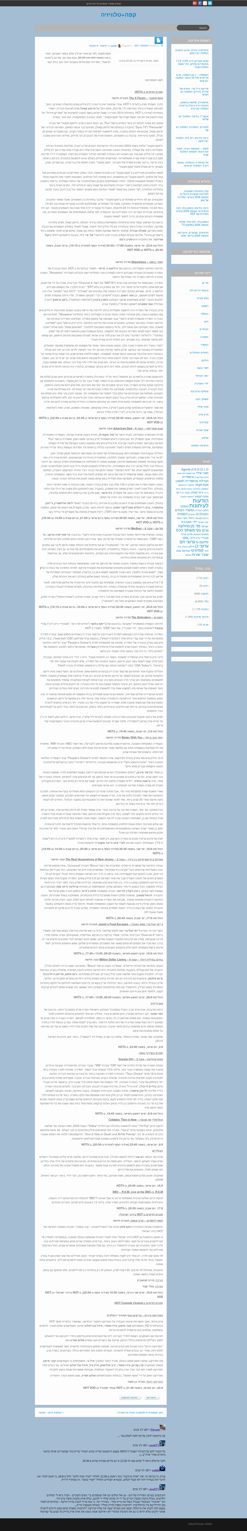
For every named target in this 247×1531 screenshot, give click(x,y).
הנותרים (204, 329)
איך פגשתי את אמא (186, 473)
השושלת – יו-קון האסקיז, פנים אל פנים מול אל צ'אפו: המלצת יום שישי (192, 78)
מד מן (205, 282)
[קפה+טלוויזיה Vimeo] (205, 3)
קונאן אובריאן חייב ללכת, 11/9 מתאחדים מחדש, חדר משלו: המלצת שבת (192, 64)
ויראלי (191, 518)
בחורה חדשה (186, 488)
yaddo (114, 45)
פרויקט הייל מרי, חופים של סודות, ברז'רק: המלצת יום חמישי (194, 91)
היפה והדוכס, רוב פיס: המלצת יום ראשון (192, 139)
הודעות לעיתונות (129, 1397)
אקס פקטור (201, 485)
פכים (205, 624)
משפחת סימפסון (200, 534)
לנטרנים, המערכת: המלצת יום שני (192, 128)
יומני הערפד (201, 375)
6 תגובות (93, 45)
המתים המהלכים (199, 352)
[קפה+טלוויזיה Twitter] (210, 3)
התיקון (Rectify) (201, 518)
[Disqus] (101, 1468)
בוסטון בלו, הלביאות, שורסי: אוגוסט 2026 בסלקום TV (193, 223)
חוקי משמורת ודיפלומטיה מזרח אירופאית (140, 1412)
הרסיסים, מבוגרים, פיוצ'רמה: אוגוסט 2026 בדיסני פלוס (192, 234)
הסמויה (204, 337)
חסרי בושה (202, 368)
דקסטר (204, 306)
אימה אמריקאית (201, 477)
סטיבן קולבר (186, 534)
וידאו (205, 578)
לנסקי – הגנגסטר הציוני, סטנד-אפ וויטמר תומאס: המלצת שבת (192, 151)
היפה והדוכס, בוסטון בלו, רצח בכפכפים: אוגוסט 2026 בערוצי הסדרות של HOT (192, 211)
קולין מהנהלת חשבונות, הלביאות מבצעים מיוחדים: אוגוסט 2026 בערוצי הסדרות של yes (193, 195)
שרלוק (205, 437)
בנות (178, 488)
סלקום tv (202, 541)
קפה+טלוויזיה (118, 14)
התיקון (204, 360)
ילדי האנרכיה (201, 383)
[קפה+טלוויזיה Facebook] (200, 3)
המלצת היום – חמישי (50, 1412)
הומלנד (204, 313)
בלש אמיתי (202, 298)
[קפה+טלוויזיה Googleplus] (195, 3)
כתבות (204, 609)
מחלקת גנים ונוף (199, 391)
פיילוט (191, 546)
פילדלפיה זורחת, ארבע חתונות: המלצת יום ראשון (191, 51)
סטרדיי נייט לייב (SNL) (195, 538)
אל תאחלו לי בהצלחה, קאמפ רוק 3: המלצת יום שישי (192, 163)
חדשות (103, 45)
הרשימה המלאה (199, 445)
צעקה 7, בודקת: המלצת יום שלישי (193, 117)
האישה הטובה (187, 496)
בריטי (206, 492)
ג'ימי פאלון (197, 492)
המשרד (204, 344)
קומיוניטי (203, 422)
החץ (206, 321)
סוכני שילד (202, 406)
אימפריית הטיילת (199, 290)
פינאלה (185, 546)
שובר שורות (202, 430)
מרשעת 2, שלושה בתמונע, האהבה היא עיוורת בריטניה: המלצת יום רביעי (193, 105)
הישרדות (199, 510)
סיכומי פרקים (201, 616)
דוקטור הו (186, 492)
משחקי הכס (202, 399)
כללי (206, 601)
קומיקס (186, 550)
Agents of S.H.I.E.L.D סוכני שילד (194, 471)
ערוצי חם (151, 1397)
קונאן (178, 550)
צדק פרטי (203, 414)
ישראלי (204, 526)
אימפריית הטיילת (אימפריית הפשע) (192, 479)
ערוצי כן (201, 546)
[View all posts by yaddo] (119, 45)
